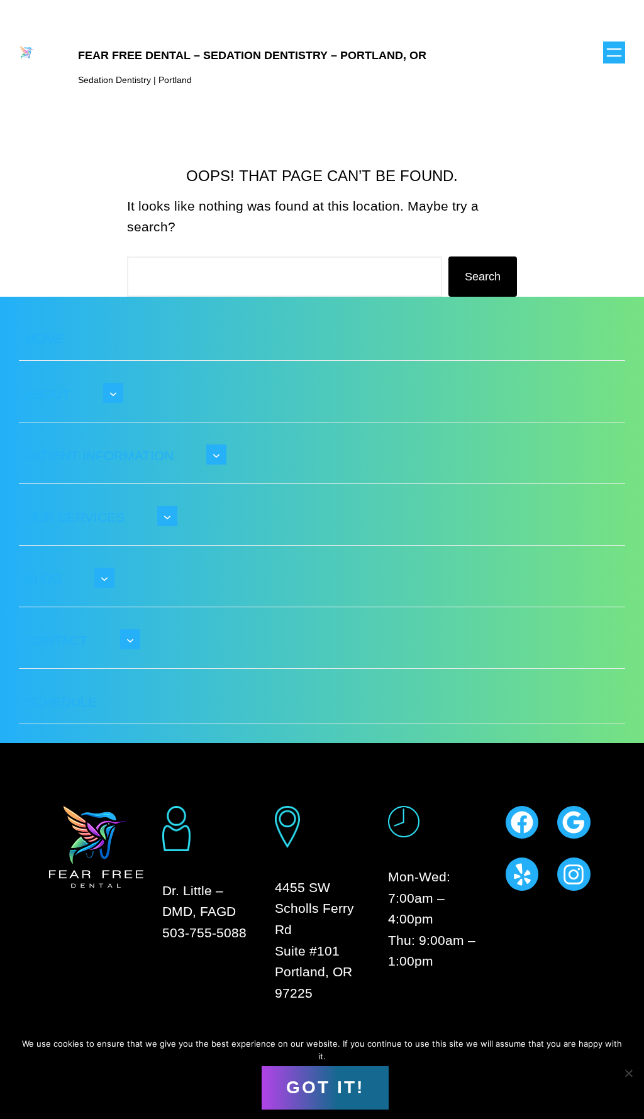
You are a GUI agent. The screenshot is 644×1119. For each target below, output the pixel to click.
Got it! (325, 1087)
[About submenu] (113, 393)
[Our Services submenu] (167, 516)
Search (483, 276)
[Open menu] (614, 52)
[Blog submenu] (104, 578)
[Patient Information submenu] (216, 454)
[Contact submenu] (130, 639)
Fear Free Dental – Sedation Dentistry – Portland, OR (252, 55)
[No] (628, 1073)
